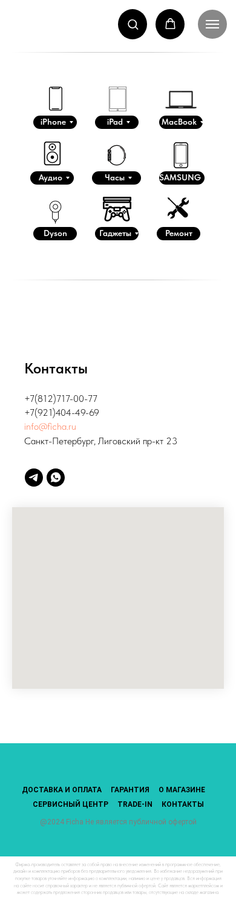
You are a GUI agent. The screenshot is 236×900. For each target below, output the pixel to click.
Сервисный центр (70, 804)
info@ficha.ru (50, 426)
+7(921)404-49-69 (61, 412)
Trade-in (134, 804)
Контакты (183, 804)
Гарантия (130, 790)
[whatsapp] (56, 477)
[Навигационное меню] (212, 24)
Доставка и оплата (62, 790)
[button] (133, 24)
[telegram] (34, 477)
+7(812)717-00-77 (60, 398)
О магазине (182, 790)
